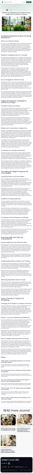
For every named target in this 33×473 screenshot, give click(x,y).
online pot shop (5, 43)
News (9, 466)
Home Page (4, 466)
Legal (30, 470)
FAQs (12, 466)
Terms (28, 470)
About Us (21, 470)
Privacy (25, 470)
